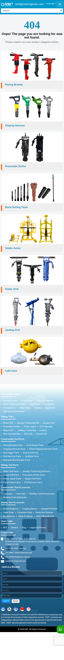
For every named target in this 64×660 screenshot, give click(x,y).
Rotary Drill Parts (31, 453)
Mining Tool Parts (9, 465)
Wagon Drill (8, 430)
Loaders (43, 430)
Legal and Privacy (38, 527)
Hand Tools (24, 408)
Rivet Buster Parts (35, 445)
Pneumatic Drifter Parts (34, 475)
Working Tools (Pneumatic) (42, 494)
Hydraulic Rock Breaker (14, 411)
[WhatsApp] (60, 629)
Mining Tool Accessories (12, 502)
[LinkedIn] (16, 609)
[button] (6, 601)
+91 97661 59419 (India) (15, 548)
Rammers (50, 408)
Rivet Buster (27, 400)
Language (50, 4)
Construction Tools (10, 394)
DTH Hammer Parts (33, 482)
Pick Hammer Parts (12, 456)
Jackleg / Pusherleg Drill (28, 423)
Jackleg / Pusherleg (26, 430)
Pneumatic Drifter (11, 426)
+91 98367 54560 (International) (18, 553)
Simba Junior (30, 426)
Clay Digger (35, 404)
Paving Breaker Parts (13, 445)
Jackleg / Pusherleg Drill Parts (36, 471)
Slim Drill (28, 434)
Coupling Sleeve (29, 509)
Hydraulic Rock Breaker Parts (16, 460)
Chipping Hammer (44, 400)
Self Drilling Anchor (45, 516)
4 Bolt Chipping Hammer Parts (43, 449)
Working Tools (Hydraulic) (15, 497)
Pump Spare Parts (11, 482)
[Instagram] (29, 609)
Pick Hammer (9, 408)
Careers (14, 527)
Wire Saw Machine (11, 434)
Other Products (25, 516)
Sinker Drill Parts (10, 471)
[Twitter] (9, 609)
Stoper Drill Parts (11, 475)
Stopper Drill (48, 423)
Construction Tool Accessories (15, 487)
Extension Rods (25, 512)
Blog (24, 527)
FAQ (5, 527)
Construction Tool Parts (12, 439)
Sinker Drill (8, 423)
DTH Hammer (46, 426)
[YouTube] (22, 609)
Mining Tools (7, 416)
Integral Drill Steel (49, 509)
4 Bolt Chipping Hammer (14, 404)
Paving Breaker (10, 400)
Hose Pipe (21, 494)
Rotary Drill (49, 404)
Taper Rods (8, 512)
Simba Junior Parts (12, 478)
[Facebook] (3, 609)
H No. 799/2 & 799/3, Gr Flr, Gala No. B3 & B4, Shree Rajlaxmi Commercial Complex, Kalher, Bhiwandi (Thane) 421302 (32, 541)
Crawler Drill (41, 434)
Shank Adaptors (10, 509)
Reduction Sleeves (44, 512)
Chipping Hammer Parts (14, 449)
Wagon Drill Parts (33, 478)
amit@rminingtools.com (29, 4)
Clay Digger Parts (11, 453)
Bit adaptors (9, 516)
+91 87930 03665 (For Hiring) (17, 557)
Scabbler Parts (32, 456)
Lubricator (8, 494)
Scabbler (38, 408)
